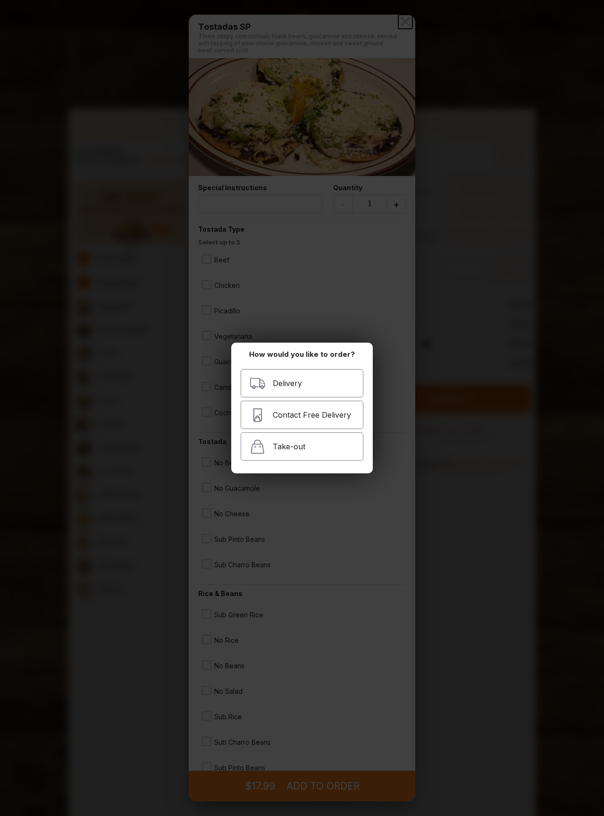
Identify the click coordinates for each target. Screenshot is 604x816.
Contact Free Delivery (312, 415)
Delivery (287, 383)
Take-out (289, 446)
